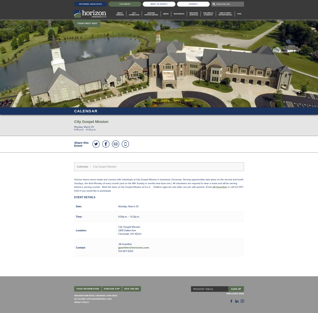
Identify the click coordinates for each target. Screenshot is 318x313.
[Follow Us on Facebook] (231, 301)
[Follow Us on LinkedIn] (236, 301)
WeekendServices (193, 14)
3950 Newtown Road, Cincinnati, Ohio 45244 (95, 296)
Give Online (131, 289)
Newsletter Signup (203, 289)
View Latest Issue (235, 294)
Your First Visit (87, 23)
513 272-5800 (79, 299)
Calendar (125, 4)
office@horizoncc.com (99, 299)
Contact (193, 4)
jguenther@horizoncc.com (133, 247)
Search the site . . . (224, 4)
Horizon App (112, 289)
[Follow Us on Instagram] (242, 301)
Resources (179, 14)
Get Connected (134, 14)
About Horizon (120, 14)
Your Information (87, 289)
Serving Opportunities (151, 14)
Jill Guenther (219, 187)
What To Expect (159, 4)
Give (239, 14)
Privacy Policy (81, 302)
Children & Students (208, 14)
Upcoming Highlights (90, 4)
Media (166, 14)
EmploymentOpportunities (225, 14)
